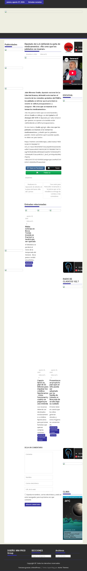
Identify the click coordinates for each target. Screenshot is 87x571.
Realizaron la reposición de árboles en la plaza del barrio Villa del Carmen (33, 188)
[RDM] (43, 12)
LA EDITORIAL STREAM (42, 439)
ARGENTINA (28, 178)
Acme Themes (63, 567)
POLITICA (53, 435)
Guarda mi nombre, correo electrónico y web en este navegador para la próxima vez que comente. (43, 497)
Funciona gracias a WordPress (29, 567)
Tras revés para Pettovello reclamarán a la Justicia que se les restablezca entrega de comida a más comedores (52, 190)
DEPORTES (29, 265)
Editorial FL (43, 54)
